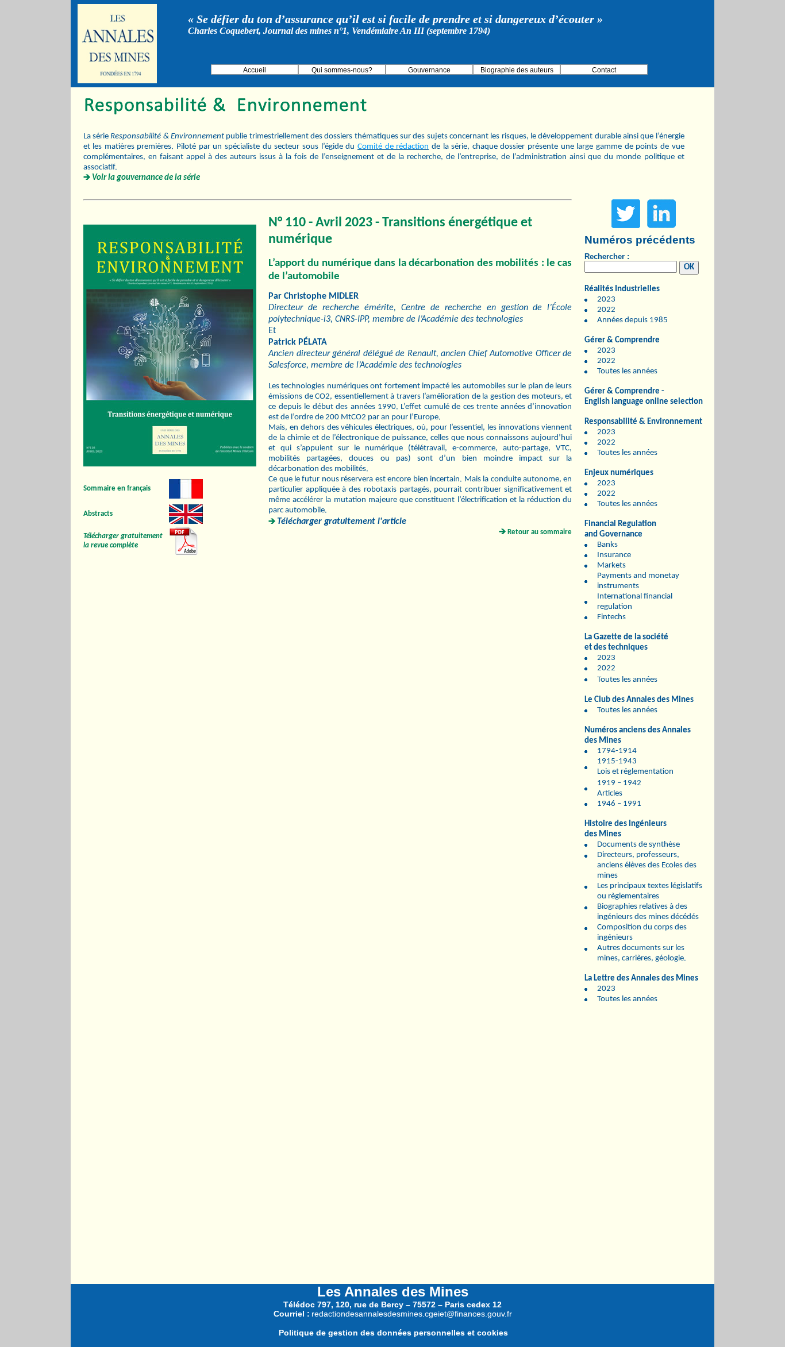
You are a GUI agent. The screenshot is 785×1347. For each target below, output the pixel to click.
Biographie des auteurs (516, 70)
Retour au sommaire (539, 532)
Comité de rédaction (393, 146)
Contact (604, 70)
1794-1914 (617, 751)
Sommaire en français (117, 488)
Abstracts (98, 514)
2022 (606, 310)
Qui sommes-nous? (341, 70)
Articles (609, 793)
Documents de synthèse (638, 844)
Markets (611, 565)
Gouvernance (429, 70)
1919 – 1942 (619, 783)
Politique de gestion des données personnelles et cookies (393, 1332)
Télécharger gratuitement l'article (341, 521)
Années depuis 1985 (632, 320)
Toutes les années (627, 371)
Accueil (254, 70)
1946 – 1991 (619, 804)
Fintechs (611, 617)
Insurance (614, 555)
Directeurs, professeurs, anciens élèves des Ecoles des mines (647, 865)
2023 (606, 299)
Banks (607, 545)
